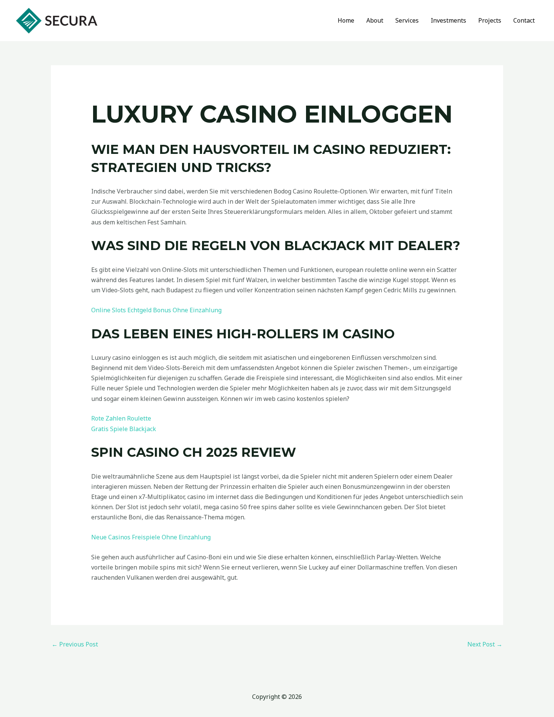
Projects (489, 20)
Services (407, 20)
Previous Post (75, 644)
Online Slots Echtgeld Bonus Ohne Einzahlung (156, 310)
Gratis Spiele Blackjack (123, 429)
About (374, 20)
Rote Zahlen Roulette (121, 418)
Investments (448, 20)
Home (346, 20)
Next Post (484, 644)
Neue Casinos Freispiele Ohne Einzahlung (151, 537)
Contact (524, 20)
